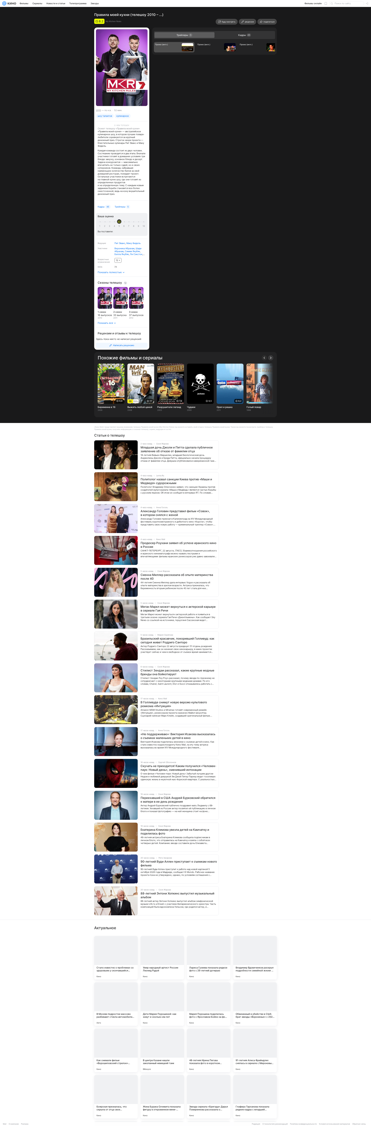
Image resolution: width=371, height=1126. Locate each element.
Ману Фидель (133, 243)
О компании (14, 1124)
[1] (100, 226)
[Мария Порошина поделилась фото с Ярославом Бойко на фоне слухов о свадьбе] (208, 1004)
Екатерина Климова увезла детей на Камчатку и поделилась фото (175, 831)
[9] (139, 226)
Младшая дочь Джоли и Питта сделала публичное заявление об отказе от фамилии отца (177, 449)
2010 (98, 110)
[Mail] (4, 3)
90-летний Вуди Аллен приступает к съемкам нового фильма (179, 863)
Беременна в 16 (106, 407)
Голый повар (254, 407)
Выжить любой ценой (139, 407)
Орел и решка (224, 407)
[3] (110, 226)
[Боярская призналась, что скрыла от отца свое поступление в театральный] (116, 1096)
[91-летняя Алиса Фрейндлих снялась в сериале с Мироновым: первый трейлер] (255, 1050)
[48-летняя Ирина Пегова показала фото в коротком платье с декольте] (208, 1050)
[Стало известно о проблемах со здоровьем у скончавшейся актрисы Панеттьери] (116, 957)
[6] (124, 226)
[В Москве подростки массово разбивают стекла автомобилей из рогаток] (116, 1004)
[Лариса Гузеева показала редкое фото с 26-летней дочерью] (208, 957)
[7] (129, 226)
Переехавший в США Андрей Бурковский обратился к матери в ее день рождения (178, 799)
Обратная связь (359, 1124)
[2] (105, 226)
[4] (115, 226)
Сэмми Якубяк (132, 251)
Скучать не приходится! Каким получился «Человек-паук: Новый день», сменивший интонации (178, 768)
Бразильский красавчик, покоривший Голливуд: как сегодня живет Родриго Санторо (177, 640)
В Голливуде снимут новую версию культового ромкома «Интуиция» (174, 704)
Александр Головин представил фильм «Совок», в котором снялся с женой (175, 513)
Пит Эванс (119, 243)
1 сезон (102, 311)
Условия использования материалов (334, 1124)
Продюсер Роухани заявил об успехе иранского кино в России (178, 545)
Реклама (24, 1124)
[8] (134, 226)
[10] (144, 226)
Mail (4, 1124)
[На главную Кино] (11, 3)
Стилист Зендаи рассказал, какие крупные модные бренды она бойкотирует (177, 672)
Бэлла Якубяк (121, 254)
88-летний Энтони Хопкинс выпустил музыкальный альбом (177, 895)
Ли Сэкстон (136, 254)
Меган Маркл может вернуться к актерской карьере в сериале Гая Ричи (178, 608)
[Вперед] (270, 357)
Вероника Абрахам (124, 248)
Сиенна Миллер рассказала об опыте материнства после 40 (177, 576)
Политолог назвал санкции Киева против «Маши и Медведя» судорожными (176, 481)
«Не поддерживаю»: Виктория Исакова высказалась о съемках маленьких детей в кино (178, 736)
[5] (120, 226)
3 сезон (133, 311)
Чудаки (191, 407)
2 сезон (117, 311)
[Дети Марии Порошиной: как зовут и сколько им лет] (162, 1004)
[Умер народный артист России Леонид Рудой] (162, 957)
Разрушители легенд (169, 407)
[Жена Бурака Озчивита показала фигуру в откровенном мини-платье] (162, 1096)
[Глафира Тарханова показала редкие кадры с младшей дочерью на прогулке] (255, 1096)
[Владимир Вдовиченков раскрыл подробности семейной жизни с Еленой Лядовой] (255, 957)
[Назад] (264, 357)
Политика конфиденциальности (303, 1124)
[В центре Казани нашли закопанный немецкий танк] (162, 1050)
